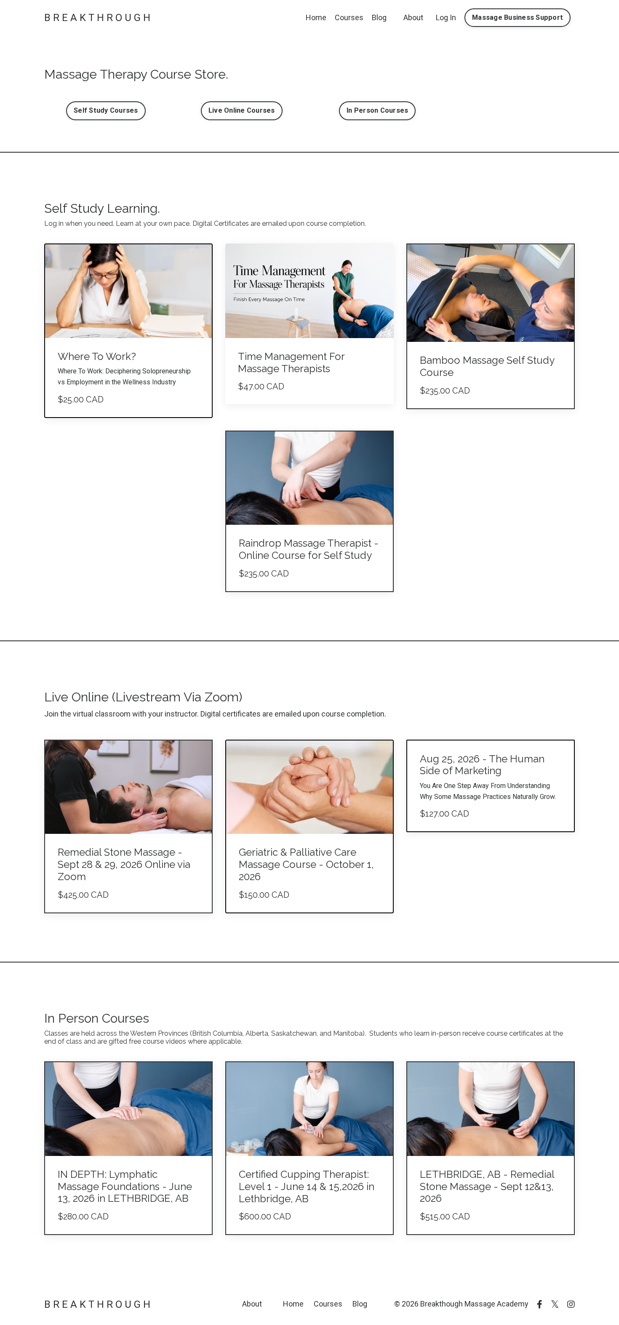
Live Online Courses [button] (241, 110)
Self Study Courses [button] (106, 110)
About (413, 17)
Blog (379, 17)
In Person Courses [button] (377, 110)
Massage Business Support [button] (517, 17)
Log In (446, 17)
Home (316, 17)
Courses (349, 17)
